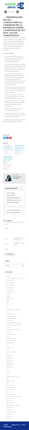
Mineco (7, 369)
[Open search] (17, 11)
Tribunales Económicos (10, 411)
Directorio (8, 336)
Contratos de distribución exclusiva (12, 329)
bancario (8, 300)
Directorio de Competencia (11, 338)
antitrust (7, 294)
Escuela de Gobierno (10, 347)
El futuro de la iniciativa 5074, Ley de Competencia (8, 147)
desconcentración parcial (11, 334)
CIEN (7, 311)
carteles (7, 305)
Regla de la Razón (9, 398)
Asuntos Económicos (10, 298)
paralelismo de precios (10, 380)
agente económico (9, 287)
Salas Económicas (9, 400)
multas (7, 374)
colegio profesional (9, 314)
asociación (8, 296)
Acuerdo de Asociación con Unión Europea (14, 278)
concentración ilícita (10, 320)
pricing (7, 391)
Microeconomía (9, 367)
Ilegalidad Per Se (9, 358)
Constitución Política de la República (13, 325)
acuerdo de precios (10, 280)
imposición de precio (10, 360)
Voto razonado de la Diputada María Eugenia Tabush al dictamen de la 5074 (8, 159)
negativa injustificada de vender (12, 376)
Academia (8, 276)
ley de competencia (10, 365)
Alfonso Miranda (9, 289)
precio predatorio (9, 389)
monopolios (8, 371)
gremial (7, 354)
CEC (7, 307)
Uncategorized (9, 414)
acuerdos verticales (10, 285)
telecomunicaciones (10, 407)
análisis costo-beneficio (10, 291)
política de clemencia (10, 385)
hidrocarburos (9, 356)
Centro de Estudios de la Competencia (13, 309)
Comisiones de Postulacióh (11, 318)
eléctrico (8, 345)
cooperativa (8, 331)
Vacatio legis (8, 416)
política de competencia (10, 387)
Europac (8, 349)
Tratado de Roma (9, 409)
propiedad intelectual (10, 394)
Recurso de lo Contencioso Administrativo (14, 396)
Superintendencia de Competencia (12, 405)
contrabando (8, 327)
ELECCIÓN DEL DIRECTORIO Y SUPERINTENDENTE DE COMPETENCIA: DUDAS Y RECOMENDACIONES (14, 197)
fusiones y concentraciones (11, 351)
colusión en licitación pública (11, 316)
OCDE (7, 378)
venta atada (8, 418)
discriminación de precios (11, 340)
